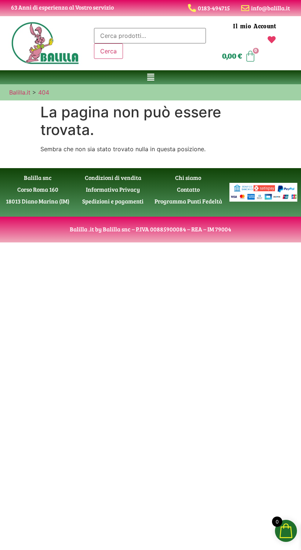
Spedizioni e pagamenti (113, 201)
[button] (150, 77)
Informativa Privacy (113, 189)
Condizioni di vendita (113, 177)
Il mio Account (254, 26)
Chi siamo (188, 177)
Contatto (188, 189)
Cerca (108, 51)
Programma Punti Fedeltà (188, 201)
